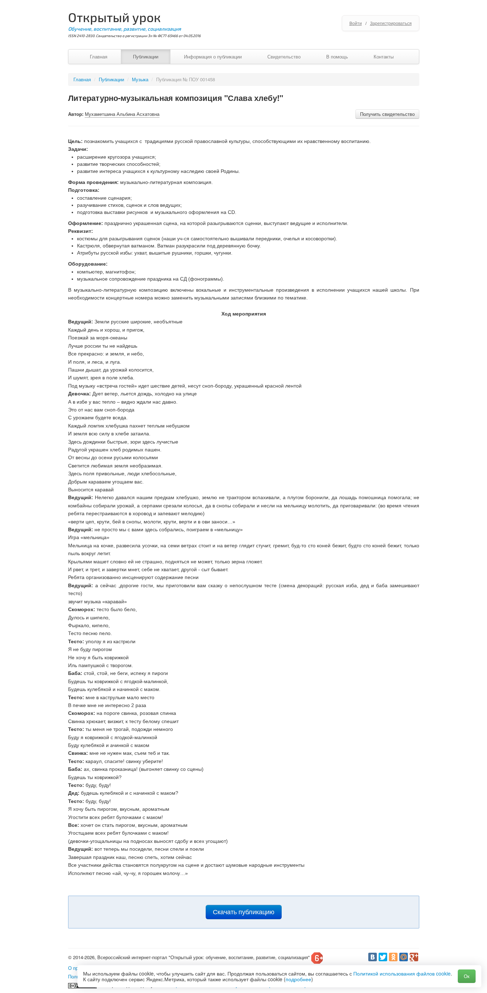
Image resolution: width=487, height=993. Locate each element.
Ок (467, 976)
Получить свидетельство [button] (387, 114)
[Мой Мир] (403, 957)
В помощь (337, 56)
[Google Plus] (414, 957)
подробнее (298, 979)
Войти (355, 23)
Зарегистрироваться (391, 23)
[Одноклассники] (393, 957)
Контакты (384, 56)
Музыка (140, 79)
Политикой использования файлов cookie (402, 973)
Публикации (145, 56)
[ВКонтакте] (372, 957)
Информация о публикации (213, 56)
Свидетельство (284, 56)
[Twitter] (383, 957)
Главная (98, 56)
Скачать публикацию (244, 912)
